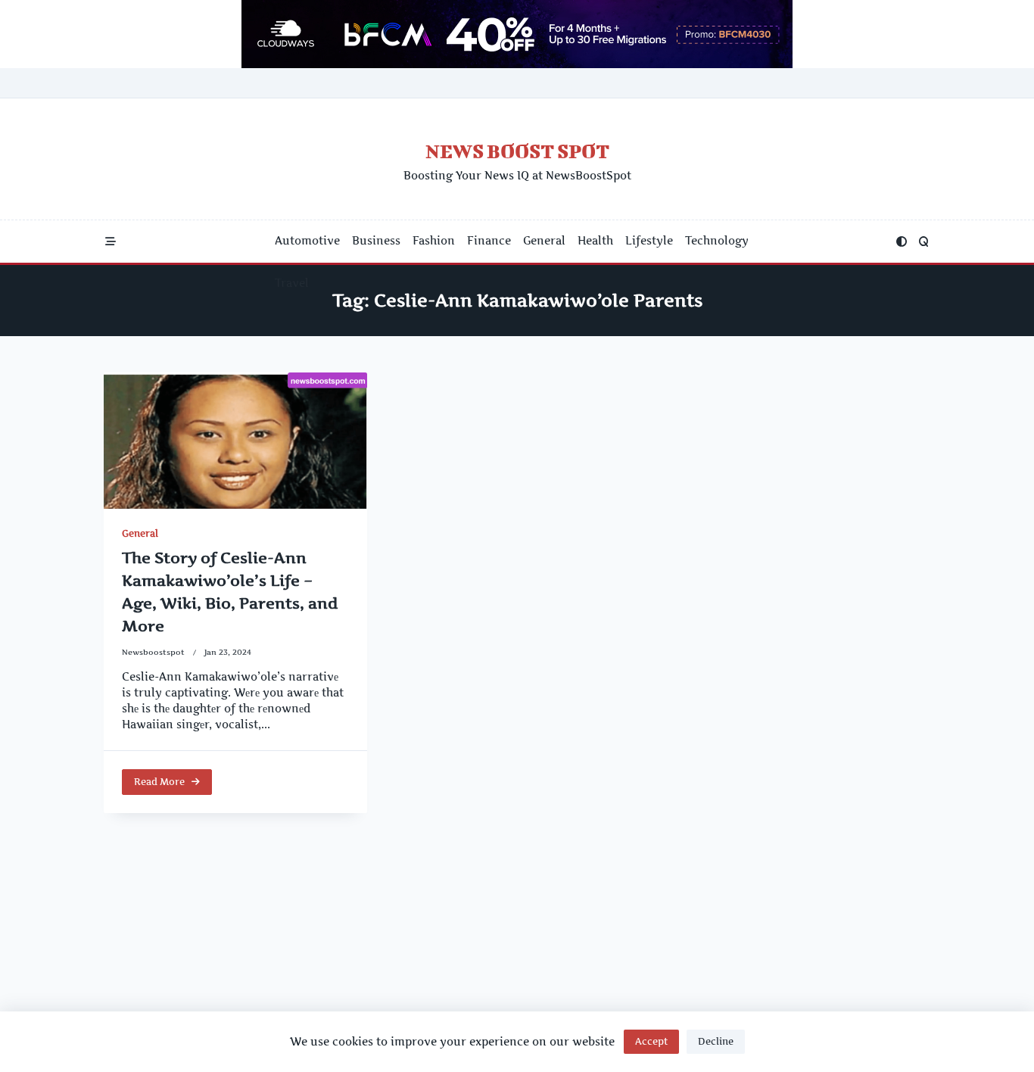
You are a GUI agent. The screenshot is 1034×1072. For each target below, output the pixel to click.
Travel (292, 283)
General (544, 241)
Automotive (307, 241)
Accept (651, 1041)
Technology (717, 241)
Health (595, 241)
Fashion (434, 241)
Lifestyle (649, 241)
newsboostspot (153, 652)
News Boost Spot (517, 151)
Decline (715, 1041)
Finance (489, 241)
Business (376, 241)
